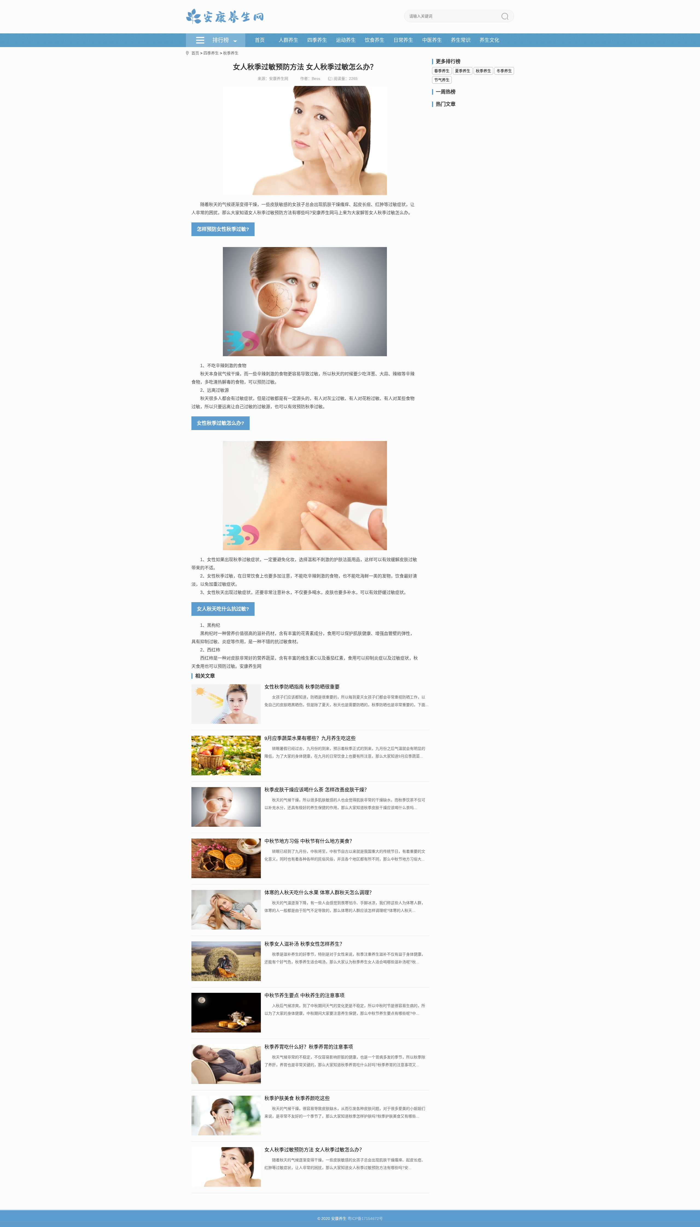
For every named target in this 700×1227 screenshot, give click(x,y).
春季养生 (442, 71)
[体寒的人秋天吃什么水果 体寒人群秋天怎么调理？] (226, 910)
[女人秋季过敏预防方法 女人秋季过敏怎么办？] (226, 1167)
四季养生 (317, 40)
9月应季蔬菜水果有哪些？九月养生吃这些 (310, 738)
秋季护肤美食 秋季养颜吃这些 (297, 1098)
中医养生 (432, 40)
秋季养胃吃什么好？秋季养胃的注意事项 (308, 1047)
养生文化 (489, 40)
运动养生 (346, 40)
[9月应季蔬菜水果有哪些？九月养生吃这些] (226, 756)
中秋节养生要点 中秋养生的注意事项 (304, 995)
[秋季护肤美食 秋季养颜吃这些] (226, 1116)
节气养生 (442, 80)
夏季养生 (462, 71)
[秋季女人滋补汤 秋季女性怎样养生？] (226, 961)
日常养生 (403, 40)
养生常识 (461, 40)
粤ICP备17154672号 (365, 1218)
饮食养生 (374, 40)
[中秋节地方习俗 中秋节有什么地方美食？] (226, 859)
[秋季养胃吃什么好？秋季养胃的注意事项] (226, 1064)
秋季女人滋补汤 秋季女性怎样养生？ (304, 944)
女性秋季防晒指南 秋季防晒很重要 (302, 687)
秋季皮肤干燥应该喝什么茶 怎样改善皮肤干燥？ (316, 790)
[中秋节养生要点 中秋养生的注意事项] (226, 1013)
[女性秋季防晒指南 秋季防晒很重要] (226, 704)
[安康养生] (225, 16)
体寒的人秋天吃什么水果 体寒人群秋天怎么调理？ (319, 892)
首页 (260, 40)
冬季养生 (504, 71)
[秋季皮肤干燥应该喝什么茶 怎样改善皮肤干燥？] (226, 807)
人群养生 (288, 40)
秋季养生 (230, 53)
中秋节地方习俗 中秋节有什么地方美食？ (309, 841)
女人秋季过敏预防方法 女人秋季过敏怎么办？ (314, 1150)
